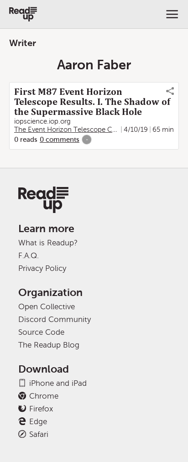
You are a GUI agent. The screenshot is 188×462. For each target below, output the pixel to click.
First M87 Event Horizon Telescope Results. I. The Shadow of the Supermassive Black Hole (92, 101)
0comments (59, 139)
